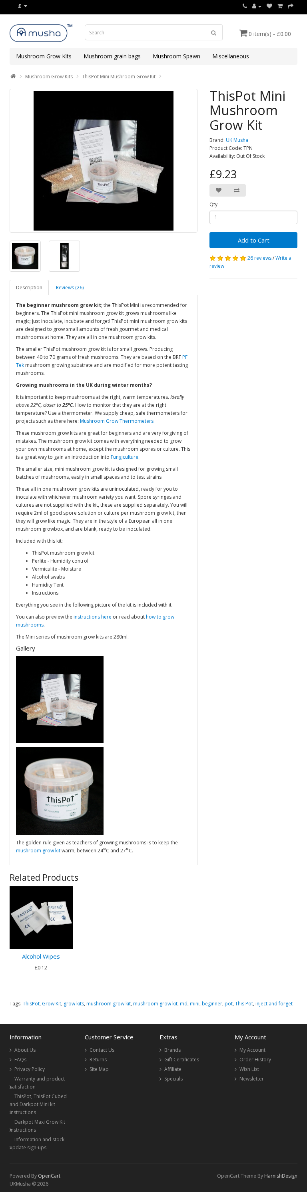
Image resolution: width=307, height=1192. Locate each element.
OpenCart (49, 1175)
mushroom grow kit (38, 850)
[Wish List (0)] (269, 6)
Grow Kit (51, 1003)
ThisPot (31, 1003)
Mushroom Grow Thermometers (117, 421)
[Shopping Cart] (280, 6)
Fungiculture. (125, 457)
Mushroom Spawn (176, 56)
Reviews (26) (70, 287)
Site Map (99, 1069)
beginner (212, 1003)
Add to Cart (253, 240)
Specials (173, 1078)
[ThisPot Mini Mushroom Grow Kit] (103, 161)
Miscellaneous (230, 56)
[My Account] (256, 6)
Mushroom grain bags (112, 56)
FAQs (20, 1059)
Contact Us (102, 1050)
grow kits (74, 1003)
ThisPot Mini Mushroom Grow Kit (118, 76)
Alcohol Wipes (41, 956)
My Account (252, 1050)
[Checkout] (290, 6)
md (183, 1003)
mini (194, 1003)
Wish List (249, 1069)
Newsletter (251, 1078)
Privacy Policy (29, 1069)
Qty (213, 204)
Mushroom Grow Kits (44, 56)
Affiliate (172, 1069)
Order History (255, 1059)
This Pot (244, 1003)
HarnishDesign (280, 1175)
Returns (98, 1059)
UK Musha (237, 140)
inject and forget (274, 1003)
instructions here (93, 616)
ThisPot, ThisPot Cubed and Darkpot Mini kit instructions (38, 1104)
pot (229, 1003)
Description (29, 287)
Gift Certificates (181, 1059)
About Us (25, 1050)
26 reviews (259, 258)
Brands (172, 1050)
